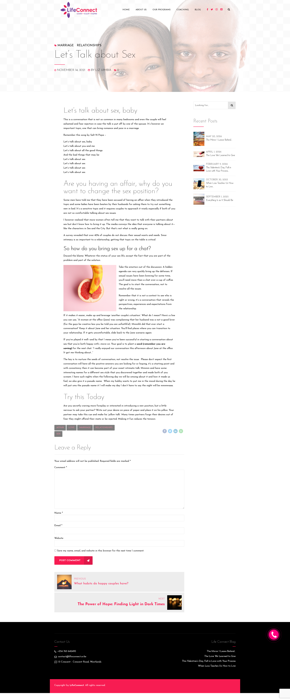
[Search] (232, 105)
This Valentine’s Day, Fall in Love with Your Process (209, 661)
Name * (58, 513)
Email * (58, 525)
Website (58, 538)
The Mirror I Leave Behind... (219, 140)
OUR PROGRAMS (162, 10)
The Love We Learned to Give (220, 155)
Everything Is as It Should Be (219, 200)
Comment (60, 467)
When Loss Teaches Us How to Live (219, 185)
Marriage (66, 45)
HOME (126, 10)
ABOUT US (141, 10)
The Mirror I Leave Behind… (221, 651)
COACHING (183, 10)
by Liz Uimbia (101, 70)
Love (71, 428)
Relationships (89, 45)
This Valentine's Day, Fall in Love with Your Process (218, 169)
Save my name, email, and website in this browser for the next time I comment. (100, 551)
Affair (60, 428)
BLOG (198, 10)
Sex (58, 434)
